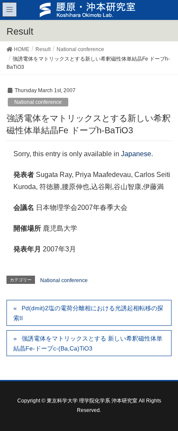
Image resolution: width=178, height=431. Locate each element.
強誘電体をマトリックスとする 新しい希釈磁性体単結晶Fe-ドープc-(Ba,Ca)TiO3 (87, 343)
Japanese (136, 154)
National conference (38, 102)
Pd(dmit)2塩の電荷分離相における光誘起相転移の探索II (88, 313)
